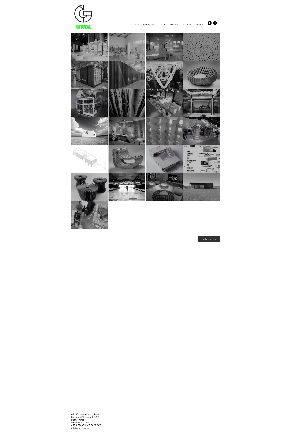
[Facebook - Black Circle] (210, 23)
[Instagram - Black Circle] (215, 23)
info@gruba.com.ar (80, 428)
